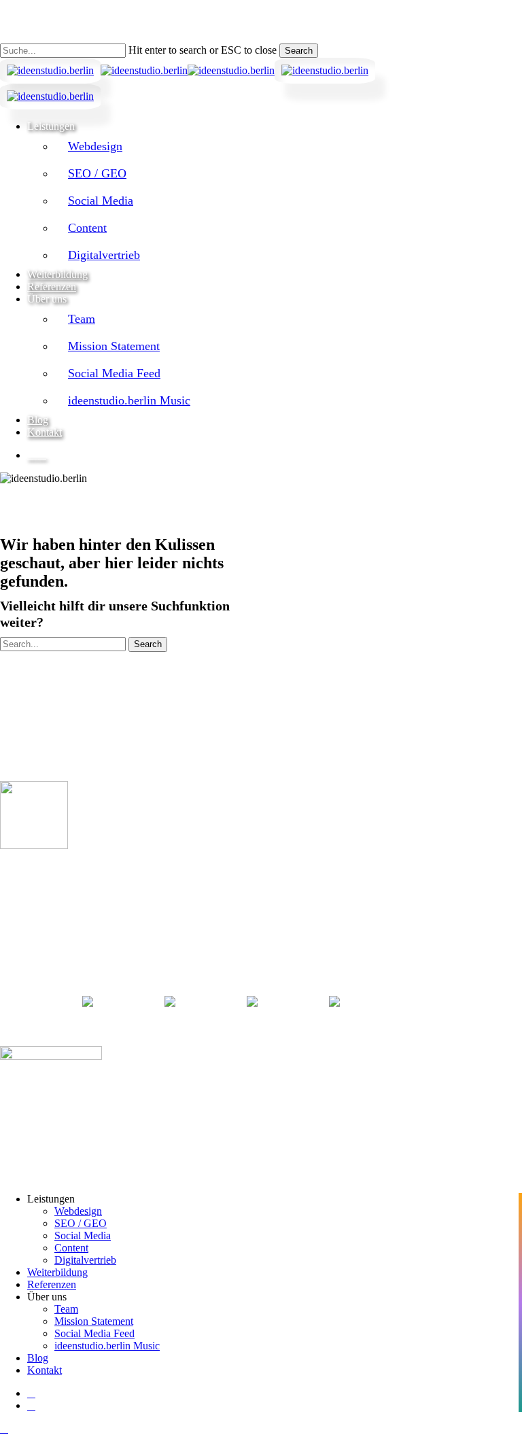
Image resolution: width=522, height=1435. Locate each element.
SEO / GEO (80, 1223)
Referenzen (51, 1284)
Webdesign (78, 1211)
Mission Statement (93, 1321)
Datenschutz (23, 945)
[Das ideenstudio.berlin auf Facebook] (198, 1001)
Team (66, 1309)
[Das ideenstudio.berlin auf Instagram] (281, 1001)
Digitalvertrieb (85, 1260)
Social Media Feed (94, 1333)
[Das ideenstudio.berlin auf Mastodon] (363, 1001)
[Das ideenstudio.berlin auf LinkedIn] (115, 1001)
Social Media (82, 1235)
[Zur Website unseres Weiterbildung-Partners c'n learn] (51, 1057)
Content (71, 1248)
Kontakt (44, 1370)
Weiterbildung (57, 1272)
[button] (4, 1428)
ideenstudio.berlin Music (107, 1345)
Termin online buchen (60, 872)
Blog (37, 1358)
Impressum (21, 934)
